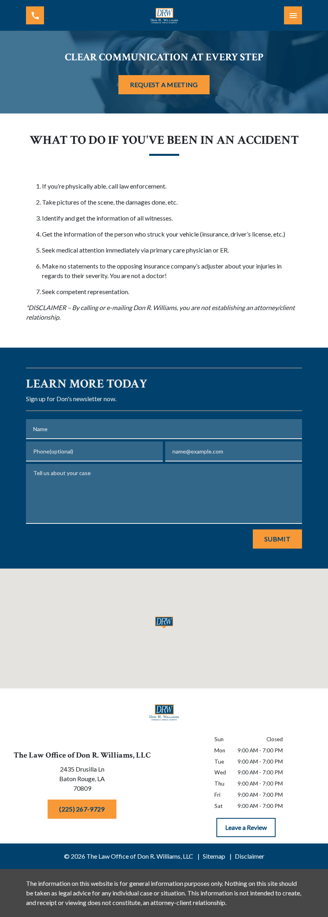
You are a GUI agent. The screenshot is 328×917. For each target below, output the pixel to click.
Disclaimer (249, 856)
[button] (164, 623)
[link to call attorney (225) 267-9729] (35, 15)
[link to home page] (164, 15)
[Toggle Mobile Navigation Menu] (293, 15)
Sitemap (214, 856)
